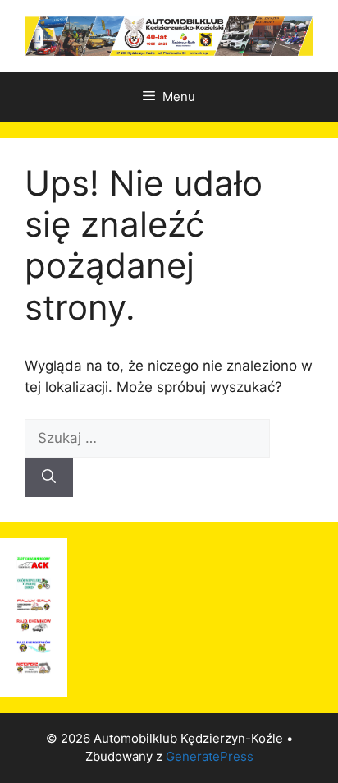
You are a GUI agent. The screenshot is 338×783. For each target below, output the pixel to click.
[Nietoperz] (33, 669)
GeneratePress (210, 756)
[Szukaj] (49, 477)
